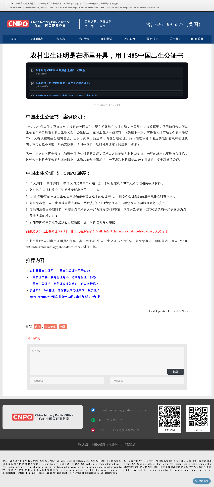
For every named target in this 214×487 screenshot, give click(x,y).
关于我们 (176, 39)
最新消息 (152, 39)
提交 (175, 371)
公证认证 (60, 39)
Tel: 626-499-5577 (111, 420)
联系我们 (131, 444)
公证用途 (83, 39)
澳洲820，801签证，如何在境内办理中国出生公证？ (65, 290)
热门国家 (37, 39)
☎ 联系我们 (199, 39)
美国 (63, 326)
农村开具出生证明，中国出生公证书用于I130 (60, 270)
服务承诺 (106, 39)
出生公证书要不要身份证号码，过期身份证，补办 (63, 277)
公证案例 (129, 39)
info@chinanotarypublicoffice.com (120, 410)
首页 (14, 39)
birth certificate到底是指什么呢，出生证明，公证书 (65, 296)
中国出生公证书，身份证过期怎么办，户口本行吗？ (64, 283)
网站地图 (83, 444)
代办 (37, 326)
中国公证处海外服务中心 (107, 444)
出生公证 (50, 326)
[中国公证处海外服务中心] (38, 23)
